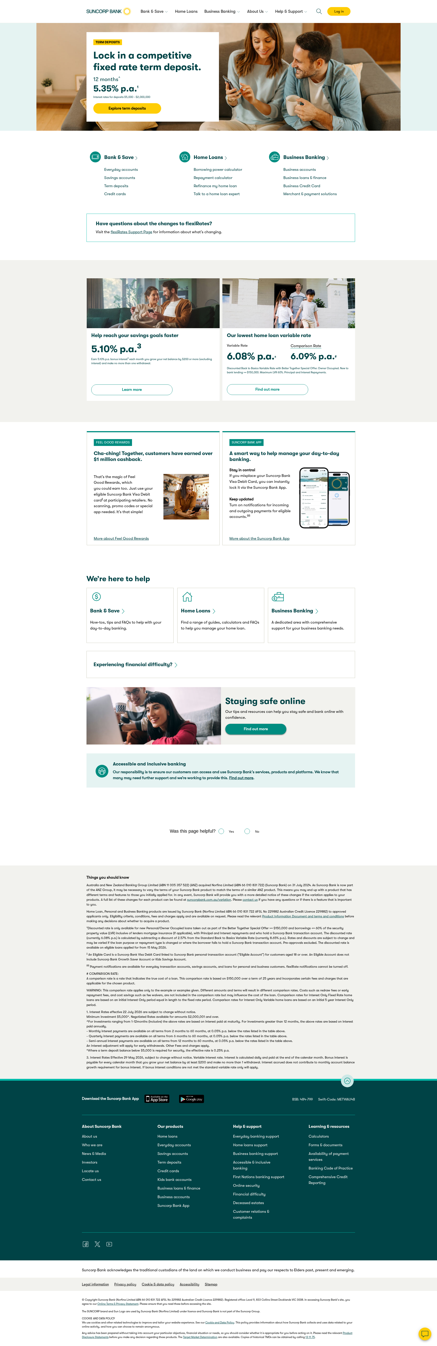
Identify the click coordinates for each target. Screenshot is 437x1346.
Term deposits (116, 186)
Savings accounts (119, 178)
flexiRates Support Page (131, 232)
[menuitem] (154, 11)
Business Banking (304, 157)
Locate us (90, 1171)
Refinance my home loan (215, 186)
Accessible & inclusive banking (251, 1165)
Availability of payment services (329, 1157)
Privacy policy (125, 1284)
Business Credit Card (301, 186)
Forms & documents (326, 1145)
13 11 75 (310, 1337)
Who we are (92, 1145)
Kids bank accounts (175, 1179)
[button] (319, 11)
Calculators (319, 1136)
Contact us (91, 1179)
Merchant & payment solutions (310, 194)
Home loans (168, 1136)
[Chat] (425, 1334)
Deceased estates (248, 1203)
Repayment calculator (213, 178)
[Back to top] (347, 1081)
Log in (339, 11)
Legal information (95, 1284)
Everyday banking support (256, 1136)
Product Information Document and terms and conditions (303, 916)
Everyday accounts (121, 169)
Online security (246, 1185)
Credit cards (115, 194)
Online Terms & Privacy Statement (117, 1303)
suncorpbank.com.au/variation (209, 899)
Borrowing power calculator (218, 169)
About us (89, 1136)
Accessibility (189, 1284)
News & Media (94, 1154)
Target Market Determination (200, 1337)
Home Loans (208, 157)
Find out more (267, 389)
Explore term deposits (127, 108)
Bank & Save (119, 157)
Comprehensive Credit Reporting (328, 1180)
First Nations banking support (258, 1177)
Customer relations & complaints (251, 1214)
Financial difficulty (249, 1194)
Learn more (132, 389)
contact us (250, 899)
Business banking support (255, 1154)
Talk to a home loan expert (217, 194)
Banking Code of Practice (331, 1168)
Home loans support (250, 1145)
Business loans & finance (304, 178)
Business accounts (299, 169)
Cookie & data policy (158, 1284)
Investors (89, 1162)
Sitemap (211, 1284)
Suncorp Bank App (173, 1205)
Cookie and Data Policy (219, 1322)
